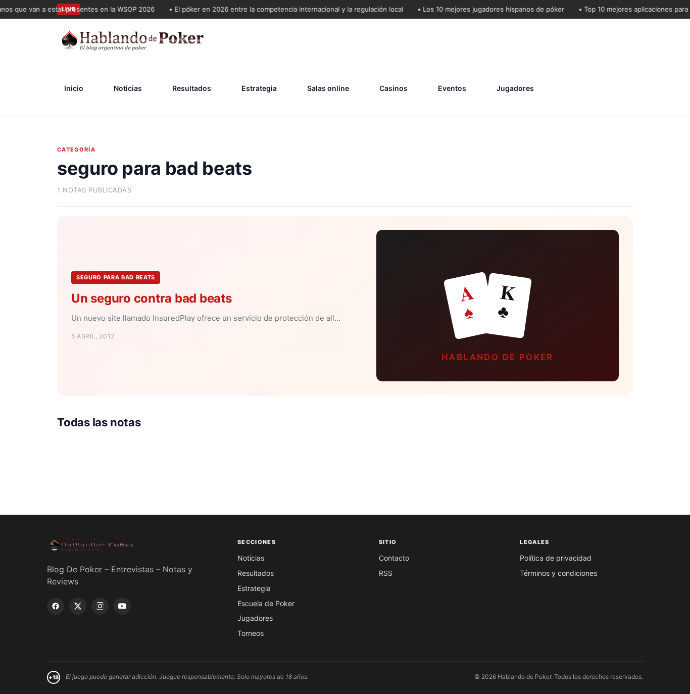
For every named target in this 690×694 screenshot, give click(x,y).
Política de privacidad (556, 558)
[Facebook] (55, 606)
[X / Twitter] (77, 606)
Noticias (128, 88)
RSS (385, 573)
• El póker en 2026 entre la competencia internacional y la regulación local (279, 9)
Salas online (328, 88)
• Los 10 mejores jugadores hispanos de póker (484, 9)
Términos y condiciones (558, 573)
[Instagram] (100, 606)
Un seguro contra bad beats (151, 298)
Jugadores (515, 88)
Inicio (73, 88)
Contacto (394, 558)
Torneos (250, 633)
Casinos (393, 88)
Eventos (452, 88)
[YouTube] (122, 606)
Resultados (191, 88)
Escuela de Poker (265, 603)
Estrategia (259, 88)
